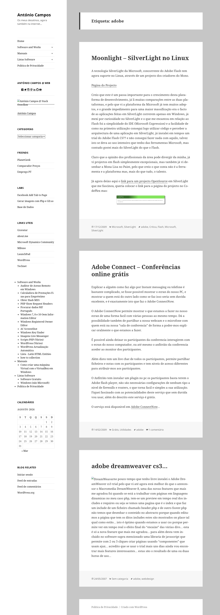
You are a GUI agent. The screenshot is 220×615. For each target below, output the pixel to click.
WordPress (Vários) (32, 343)
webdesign (148, 578)
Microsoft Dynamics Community (35, 242)
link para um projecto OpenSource (144, 181)
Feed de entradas (27, 480)
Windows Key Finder (32, 332)
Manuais (22, 53)
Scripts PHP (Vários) (32, 339)
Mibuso (21, 248)
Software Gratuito (31, 379)
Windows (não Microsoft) (35, 382)
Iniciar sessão (25, 474)
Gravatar (22, 230)
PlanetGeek (23, 160)
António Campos (34, 15)
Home (20, 41)
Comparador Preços (28, 165)
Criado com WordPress (134, 607)
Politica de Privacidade (30, 65)
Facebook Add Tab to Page (32, 195)
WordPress (23, 260)
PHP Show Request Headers (37, 303)
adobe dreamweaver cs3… (129, 466)
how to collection (30, 357)
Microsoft (117, 226)
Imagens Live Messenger (35, 336)
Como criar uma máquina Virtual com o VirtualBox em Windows (37, 368)
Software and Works (29, 47)
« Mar (25, 450)
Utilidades (125, 429)
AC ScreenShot (29, 328)
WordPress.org (25, 492)
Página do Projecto (104, 85)
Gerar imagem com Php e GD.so (35, 201)
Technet (22, 266)
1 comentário (156, 429)
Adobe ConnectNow (144, 407)
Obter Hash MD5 (30, 300)
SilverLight (130, 226)
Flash (161, 226)
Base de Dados (25, 207)
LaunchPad (23, 254)
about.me (22, 236)
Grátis (115, 429)
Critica (153, 226)
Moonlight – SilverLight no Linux (140, 58)
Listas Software (26, 59)
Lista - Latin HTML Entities (36, 354)
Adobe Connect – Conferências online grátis (135, 270)
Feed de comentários (29, 486)
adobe (144, 226)
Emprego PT (24, 171)
